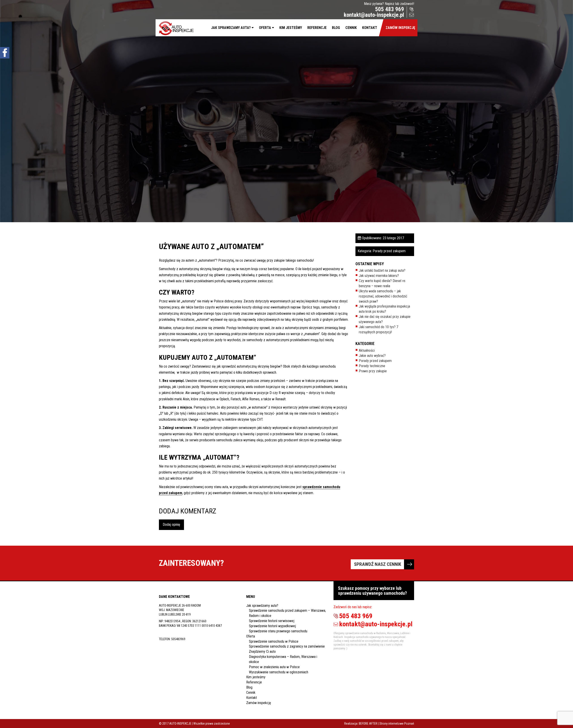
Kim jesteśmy (290, 28)
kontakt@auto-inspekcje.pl (374, 15)
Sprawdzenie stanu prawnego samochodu (278, 631)
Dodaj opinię (171, 524)
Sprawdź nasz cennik (377, 564)
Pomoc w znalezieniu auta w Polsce (274, 667)
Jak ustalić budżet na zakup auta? (382, 270)
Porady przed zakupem (389, 251)
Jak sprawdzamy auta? (231, 28)
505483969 (178, 639)
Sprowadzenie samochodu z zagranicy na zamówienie (287, 646)
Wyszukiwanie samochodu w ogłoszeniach (278, 672)
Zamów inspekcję (400, 28)
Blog (336, 28)
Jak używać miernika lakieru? (379, 276)
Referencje (317, 28)
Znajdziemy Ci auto (262, 651)
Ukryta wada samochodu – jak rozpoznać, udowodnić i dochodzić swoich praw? (383, 296)
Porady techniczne (372, 366)
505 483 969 (389, 9)
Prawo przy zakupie (373, 371)
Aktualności (367, 350)
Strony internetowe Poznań (396, 723)
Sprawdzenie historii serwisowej (271, 621)
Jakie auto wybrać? (372, 355)
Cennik (351, 28)
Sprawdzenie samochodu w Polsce (273, 641)
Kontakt (369, 28)
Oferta (265, 28)
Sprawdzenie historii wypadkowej (272, 626)
